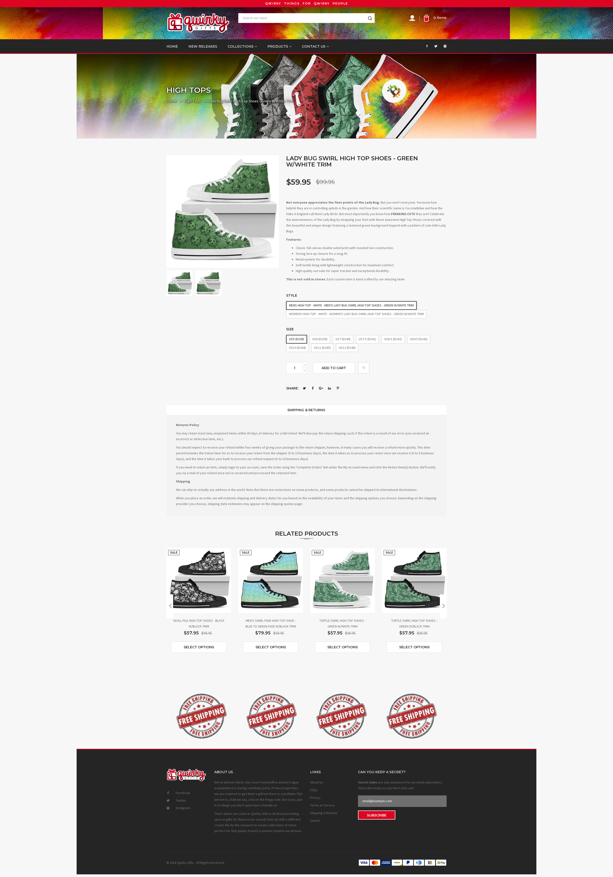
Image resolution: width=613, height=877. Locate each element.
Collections (241, 46)
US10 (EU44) (297, 347)
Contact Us (313, 46)
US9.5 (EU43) (418, 339)
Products (277, 46)
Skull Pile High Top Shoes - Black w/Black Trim (198, 623)
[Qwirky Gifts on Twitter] (433, 46)
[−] (305, 371)
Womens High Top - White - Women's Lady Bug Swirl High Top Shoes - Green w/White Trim (356, 314)
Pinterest (338, 388)
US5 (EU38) (296, 339)
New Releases (202, 46)
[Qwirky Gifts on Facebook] (424, 46)
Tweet (304, 388)
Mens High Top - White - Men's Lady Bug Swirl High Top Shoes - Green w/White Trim (351, 305)
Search (315, 820)
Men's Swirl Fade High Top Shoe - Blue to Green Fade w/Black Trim (270, 623)
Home (172, 46)
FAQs (314, 790)
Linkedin (329, 388)
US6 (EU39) (319, 339)
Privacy (315, 797)
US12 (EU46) (347, 347)
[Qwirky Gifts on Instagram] (442, 46)
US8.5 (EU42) (393, 339)
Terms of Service (322, 805)
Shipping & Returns (306, 410)
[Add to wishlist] (363, 368)
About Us (316, 782)
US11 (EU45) (322, 347)
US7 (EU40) (343, 339)
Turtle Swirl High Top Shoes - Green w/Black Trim (414, 623)
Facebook (313, 388)
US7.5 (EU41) (367, 339)
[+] (305, 365)
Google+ (321, 388)
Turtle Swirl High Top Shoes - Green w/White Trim (342, 623)
